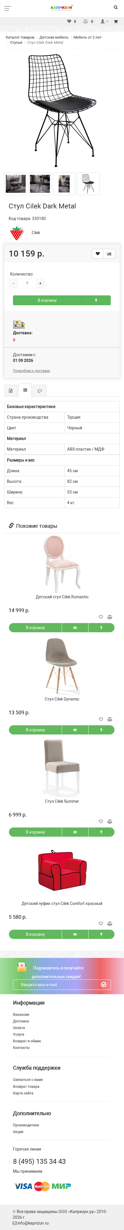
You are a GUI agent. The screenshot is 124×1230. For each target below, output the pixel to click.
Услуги (18, 1034)
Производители (26, 1125)
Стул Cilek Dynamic (62, 699)
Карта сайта (23, 1093)
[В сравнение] (109, 254)
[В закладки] (98, 254)
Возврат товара (26, 1087)
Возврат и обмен (27, 1041)
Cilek (36, 232)
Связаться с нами (28, 1080)
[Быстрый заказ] (96, 300)
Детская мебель (54, 37)
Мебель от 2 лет (88, 37)
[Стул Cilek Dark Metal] (62, 110)
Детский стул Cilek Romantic (62, 597)
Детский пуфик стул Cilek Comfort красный (62, 903)
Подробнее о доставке (31, 371)
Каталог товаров (20, 37)
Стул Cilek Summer (62, 801)
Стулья (16, 42)
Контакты (21, 1048)
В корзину (47, 300)
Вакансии (21, 1015)
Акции (18, 1132)
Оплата (19, 1028)
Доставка (21, 1021)
